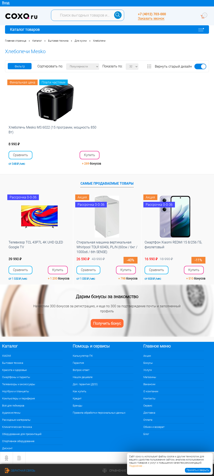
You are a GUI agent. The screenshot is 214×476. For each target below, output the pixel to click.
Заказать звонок (151, 19)
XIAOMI (6, 355)
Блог (146, 434)
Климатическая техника (17, 426)
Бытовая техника (12, 362)
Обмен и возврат (153, 426)
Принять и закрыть (198, 470)
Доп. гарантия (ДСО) (85, 384)
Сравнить (20, 155)
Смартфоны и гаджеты (16, 377)
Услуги (147, 370)
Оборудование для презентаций (21, 434)
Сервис (147, 405)
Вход (5, 3)
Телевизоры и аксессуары (18, 384)
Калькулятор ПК (83, 355)
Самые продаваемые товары (107, 183)
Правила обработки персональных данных (99, 412)
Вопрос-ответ (81, 370)
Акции (147, 355)
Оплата (147, 419)
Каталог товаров (25, 29)
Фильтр (20, 66)
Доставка (149, 412)
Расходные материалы (16, 419)
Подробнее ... (137, 465)
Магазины (149, 377)
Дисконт (7, 448)
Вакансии (149, 384)
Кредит (77, 398)
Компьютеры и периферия (18, 398)
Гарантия (78, 362)
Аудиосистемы (11, 412)
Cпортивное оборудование (18, 441)
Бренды (77, 405)
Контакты (149, 398)
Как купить (79, 391)
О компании (150, 391)
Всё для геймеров (13, 405)
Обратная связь (22, 470)
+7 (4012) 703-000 (152, 14)
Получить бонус (107, 323)
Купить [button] (89, 155)
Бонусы (148, 362)
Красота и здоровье (14, 370)
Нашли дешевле (83, 377)
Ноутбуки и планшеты (15, 391)
